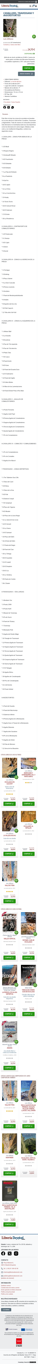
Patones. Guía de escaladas (28, 941)
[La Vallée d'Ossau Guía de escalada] (9, 821)
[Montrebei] (9, 1143)
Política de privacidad (8, 1292)
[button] (30, 6)
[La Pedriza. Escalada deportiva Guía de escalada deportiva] (9, 975)
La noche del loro (16, 81)
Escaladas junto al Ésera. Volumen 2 (28, 1159)
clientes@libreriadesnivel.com (12, 1272)
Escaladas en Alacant (9, 783)
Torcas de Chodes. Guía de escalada (28, 991)
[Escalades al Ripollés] (28, 816)
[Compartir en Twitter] (8, 107)
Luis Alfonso (8, 39)
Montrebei (9, 1157)
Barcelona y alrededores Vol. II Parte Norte (28, 774)
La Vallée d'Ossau (9, 835)
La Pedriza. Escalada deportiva (9, 993)
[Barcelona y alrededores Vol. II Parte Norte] (28, 763)
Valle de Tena (9, 885)
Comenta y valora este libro (11, 45)
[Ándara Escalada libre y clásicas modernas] (9, 1031)
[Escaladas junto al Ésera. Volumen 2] (28, 1143)
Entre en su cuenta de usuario (26, 1)
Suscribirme (6, 1309)
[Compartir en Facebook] (4, 107)
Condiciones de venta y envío (10, 1288)
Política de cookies (7, 1294)
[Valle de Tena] (9, 871)
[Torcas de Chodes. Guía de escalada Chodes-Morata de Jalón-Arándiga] (28, 975)
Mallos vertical (9, 939)
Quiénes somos (6, 1285)
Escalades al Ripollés (28, 827)
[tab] (5, 115)
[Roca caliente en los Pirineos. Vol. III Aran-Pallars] (9, 1190)
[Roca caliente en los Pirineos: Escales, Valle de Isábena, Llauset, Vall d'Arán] (28, 1090)
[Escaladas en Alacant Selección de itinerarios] (9, 768)
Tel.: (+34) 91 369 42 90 (10, 1268)
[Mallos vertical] (9, 922)
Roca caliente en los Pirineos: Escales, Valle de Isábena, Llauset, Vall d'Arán (28, 1107)
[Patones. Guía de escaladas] (28, 923)
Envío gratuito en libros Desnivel (11, 1290)
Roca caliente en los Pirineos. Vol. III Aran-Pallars (9, 1207)
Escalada (7, 102)
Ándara (9, 1048)
